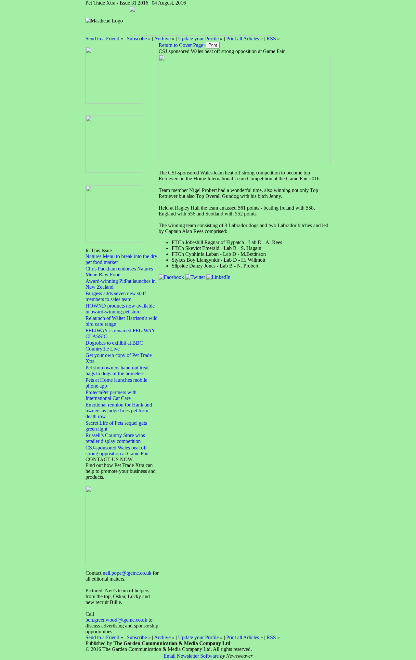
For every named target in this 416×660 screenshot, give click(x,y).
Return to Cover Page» (182, 45)
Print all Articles (242, 38)
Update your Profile (198, 38)
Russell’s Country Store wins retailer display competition (115, 438)
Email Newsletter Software (191, 656)
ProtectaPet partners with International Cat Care (110, 395)
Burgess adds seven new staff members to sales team (115, 296)
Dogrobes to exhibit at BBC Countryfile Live (114, 345)
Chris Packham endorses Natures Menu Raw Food (119, 271)
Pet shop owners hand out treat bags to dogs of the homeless (117, 370)
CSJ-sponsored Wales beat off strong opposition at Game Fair (117, 450)
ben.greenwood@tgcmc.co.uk (116, 620)
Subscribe (137, 38)
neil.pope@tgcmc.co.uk (127, 573)
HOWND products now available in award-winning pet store (120, 308)
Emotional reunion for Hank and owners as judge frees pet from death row (118, 410)
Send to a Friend (102, 38)
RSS (271, 38)
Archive (162, 38)
